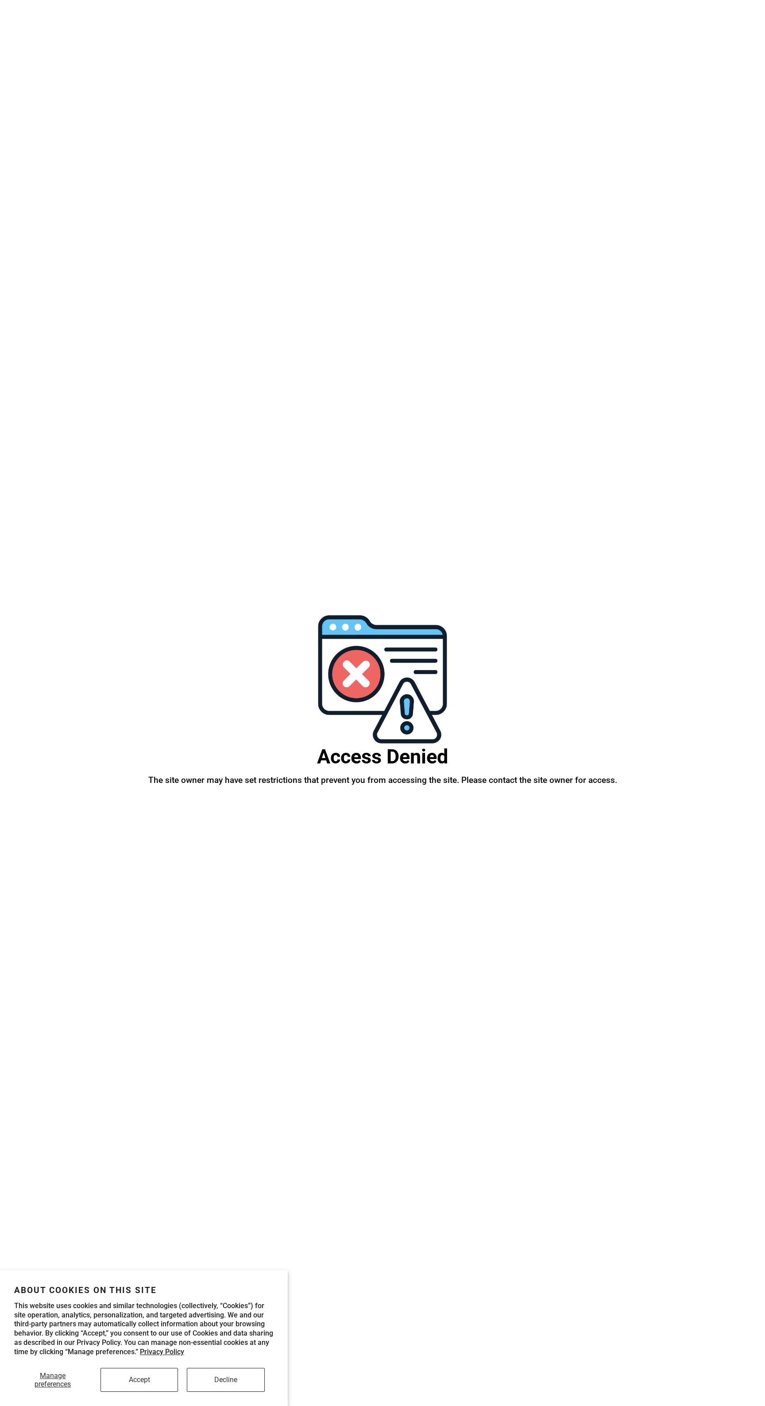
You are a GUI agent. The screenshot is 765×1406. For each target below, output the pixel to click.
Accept (139, 1379)
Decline (225, 1379)
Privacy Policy (162, 1352)
